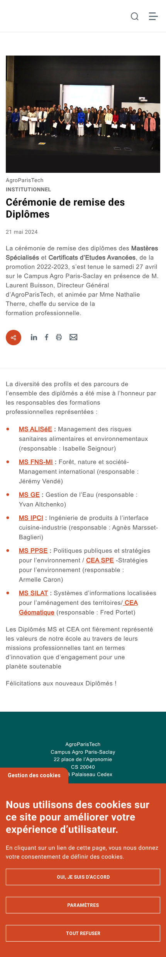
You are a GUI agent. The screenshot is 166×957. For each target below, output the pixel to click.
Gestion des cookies (34, 775)
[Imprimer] (59, 337)
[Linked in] (34, 337)
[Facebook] (47, 337)
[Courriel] (73, 337)
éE (35, 429)
